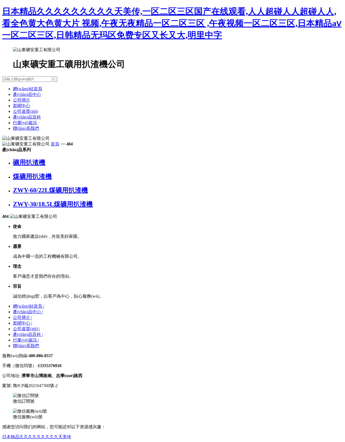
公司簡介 (21, 100)
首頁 (55, 144)
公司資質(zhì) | (26, 328)
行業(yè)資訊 (25, 122)
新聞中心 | (22, 323)
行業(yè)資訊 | (26, 340)
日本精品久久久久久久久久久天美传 (36, 436)
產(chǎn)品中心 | (28, 311)
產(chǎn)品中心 (27, 94)
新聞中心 (21, 105)
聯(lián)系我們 (26, 128)
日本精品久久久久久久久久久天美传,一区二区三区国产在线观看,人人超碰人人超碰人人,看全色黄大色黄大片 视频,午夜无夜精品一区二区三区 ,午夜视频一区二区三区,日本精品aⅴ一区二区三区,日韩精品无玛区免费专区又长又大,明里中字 (171, 23)
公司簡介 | (22, 317)
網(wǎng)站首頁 (27, 88)
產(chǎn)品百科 (27, 117)
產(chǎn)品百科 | (28, 334)
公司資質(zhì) (25, 111)
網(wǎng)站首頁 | (28, 306)
